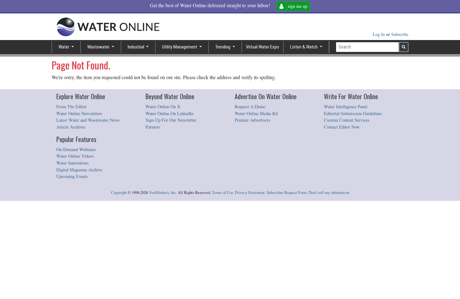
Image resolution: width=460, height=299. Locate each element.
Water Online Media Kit (256, 113)
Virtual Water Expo (262, 47)
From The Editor (71, 106)
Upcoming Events (72, 176)
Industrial (136, 47)
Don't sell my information (329, 192)
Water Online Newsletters (79, 113)
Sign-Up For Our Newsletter (171, 120)
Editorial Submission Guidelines (353, 113)
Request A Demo (250, 106)
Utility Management (180, 47)
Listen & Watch (304, 47)
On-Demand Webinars (76, 149)
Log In (379, 34)
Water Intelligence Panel (345, 106)
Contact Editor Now (342, 127)
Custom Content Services (347, 120)
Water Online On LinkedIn (169, 113)
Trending (223, 47)
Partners (153, 127)
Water (64, 47)
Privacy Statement (250, 192)
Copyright (119, 192)
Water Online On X (163, 106)
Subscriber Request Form (287, 192)
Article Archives (70, 127)
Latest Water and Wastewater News (88, 120)
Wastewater (98, 47)
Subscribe (399, 34)
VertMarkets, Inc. (163, 192)
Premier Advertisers (252, 120)
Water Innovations (72, 163)
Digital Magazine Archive (79, 170)
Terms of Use (222, 192)
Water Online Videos (75, 156)
